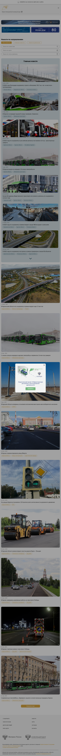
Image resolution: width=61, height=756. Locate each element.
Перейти (30, 388)
